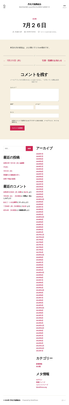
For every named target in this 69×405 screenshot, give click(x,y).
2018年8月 (39, 222)
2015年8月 (39, 277)
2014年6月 (39, 300)
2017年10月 (40, 237)
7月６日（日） (8, 171)
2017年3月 (39, 252)
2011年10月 (40, 348)
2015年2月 (39, 287)
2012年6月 (39, 338)
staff (20, 32)
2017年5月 (39, 250)
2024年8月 (39, 164)
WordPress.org (41, 387)
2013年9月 (39, 310)
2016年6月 (39, 265)
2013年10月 (40, 308)
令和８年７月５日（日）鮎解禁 (13, 163)
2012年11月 (40, 325)
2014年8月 (39, 295)
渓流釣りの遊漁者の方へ (11, 175)
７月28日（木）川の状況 (11, 206)
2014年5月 (39, 303)
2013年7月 (39, 315)
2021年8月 (39, 181)
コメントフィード (42, 385)
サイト (12, 112)
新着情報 (39, 364)
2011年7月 (39, 351)
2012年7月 (39, 335)
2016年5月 (39, 267)
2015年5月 (39, 285)
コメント (13, 87)
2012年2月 (39, 343)
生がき (26, 192)
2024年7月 (39, 166)
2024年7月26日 (31, 32)
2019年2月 (39, 214)
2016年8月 (39, 260)
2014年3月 (39, 305)
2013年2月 (39, 323)
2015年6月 (39, 282)
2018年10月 (40, 217)
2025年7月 (39, 156)
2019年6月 (39, 209)
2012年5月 (39, 340)
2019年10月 (40, 199)
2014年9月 (39, 293)
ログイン (39, 380)
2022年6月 (39, 176)
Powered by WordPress (30, 400)
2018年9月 (39, 219)
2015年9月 (39, 275)
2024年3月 (39, 169)
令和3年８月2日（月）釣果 (12, 192)
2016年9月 (39, 257)
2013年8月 (39, 313)
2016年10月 (40, 255)
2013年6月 (39, 318)
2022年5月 (39, 179)
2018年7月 (39, 224)
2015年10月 (40, 272)
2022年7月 (39, 174)
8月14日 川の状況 (9, 210)
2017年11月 (40, 234)
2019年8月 (39, 204)
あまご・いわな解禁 (10, 202)
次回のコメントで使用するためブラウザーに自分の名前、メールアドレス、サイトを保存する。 (35, 121)
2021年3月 (39, 192)
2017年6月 (39, 247)
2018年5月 (39, 229)
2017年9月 (39, 240)
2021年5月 (39, 189)
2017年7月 (39, 245)
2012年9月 (39, 330)
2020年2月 (39, 197)
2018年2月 (39, 232)
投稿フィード (40, 382)
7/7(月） (6, 167)
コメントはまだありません (48, 32)
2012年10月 (40, 328)
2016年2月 (39, 270)
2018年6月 (39, 227)
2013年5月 (39, 320)
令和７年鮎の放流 (9, 179)
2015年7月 (39, 280)
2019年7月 (39, 207)
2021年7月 (39, 184)
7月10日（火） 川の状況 (12, 196)
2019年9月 (39, 202)
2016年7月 (39, 262)
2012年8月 (39, 333)
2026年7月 (39, 154)
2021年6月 (39, 187)
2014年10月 (40, 290)
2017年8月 (39, 242)
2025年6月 (39, 159)
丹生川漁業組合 (34, 4)
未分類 (35, 18)
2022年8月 (39, 171)
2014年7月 (39, 298)
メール (37, 104)
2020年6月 (39, 194)
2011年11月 (40, 346)
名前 (12, 104)
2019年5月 (39, 212)
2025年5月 (39, 161)
